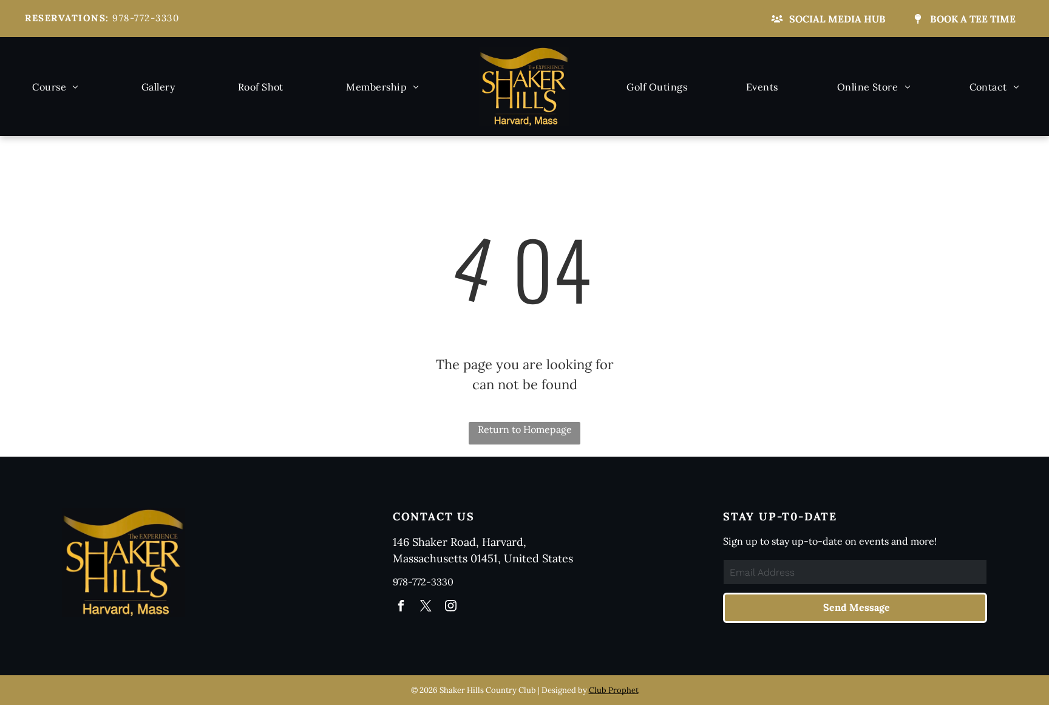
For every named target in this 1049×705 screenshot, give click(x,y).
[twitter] (426, 607)
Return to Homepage (525, 429)
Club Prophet (614, 690)
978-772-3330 (145, 18)
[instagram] (451, 607)
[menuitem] (55, 86)
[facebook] (401, 607)
